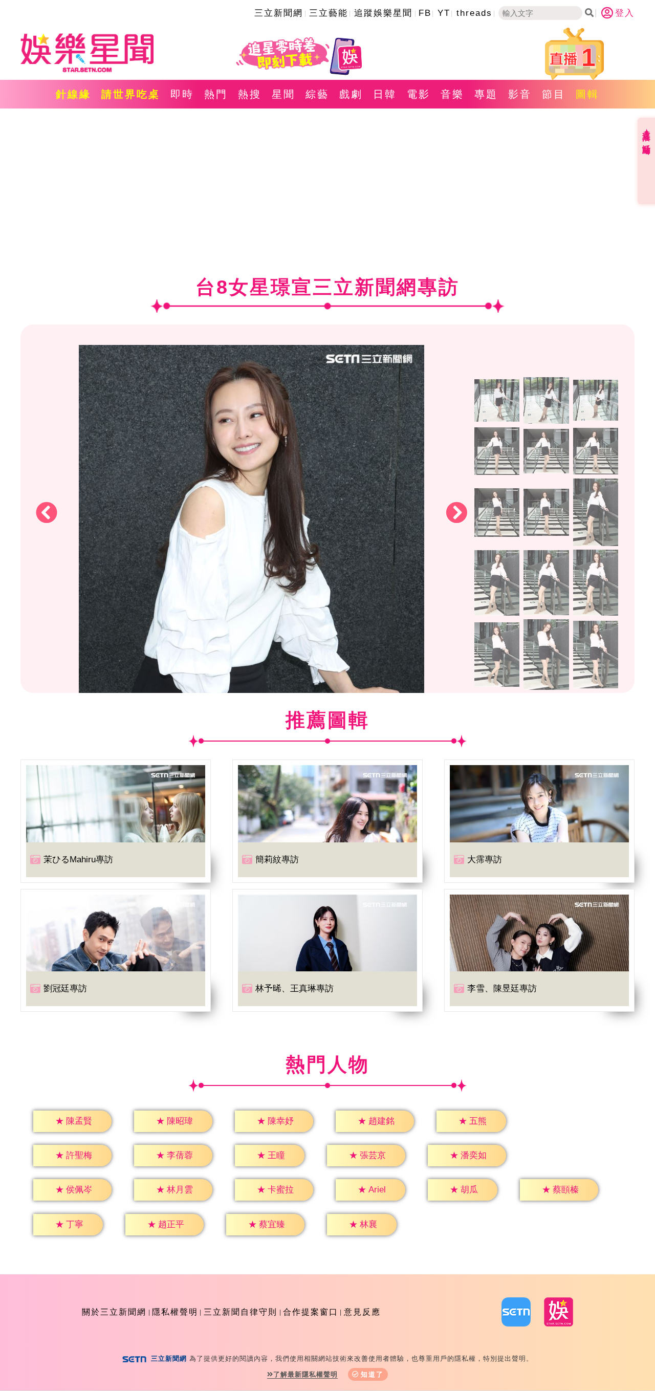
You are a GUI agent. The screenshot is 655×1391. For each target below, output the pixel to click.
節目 (553, 94)
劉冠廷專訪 (65, 988)
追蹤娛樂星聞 (383, 13)
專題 (486, 94)
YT (444, 13)
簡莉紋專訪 (277, 859)
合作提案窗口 (310, 1312)
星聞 (283, 94)
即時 (182, 94)
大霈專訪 (484, 859)
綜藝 (317, 94)
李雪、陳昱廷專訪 (502, 988)
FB (425, 13)
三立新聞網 (278, 13)
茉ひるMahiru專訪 (78, 859)
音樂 (452, 94)
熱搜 (249, 94)
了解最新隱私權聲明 (305, 1374)
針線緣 (73, 94)
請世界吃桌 (130, 94)
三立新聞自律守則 (240, 1312)
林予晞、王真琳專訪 (294, 988)
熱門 (216, 94)
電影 (418, 94)
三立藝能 (328, 13)
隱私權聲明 (175, 1312)
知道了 (372, 1374)
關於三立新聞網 (114, 1312)
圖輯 (587, 94)
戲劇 (351, 94)
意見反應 (362, 1312)
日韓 (385, 94)
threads (474, 13)
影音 (520, 94)
